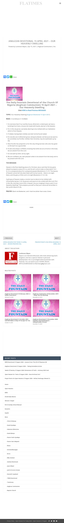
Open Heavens (9, 388)
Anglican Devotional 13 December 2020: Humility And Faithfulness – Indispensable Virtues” (45, 320)
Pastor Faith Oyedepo (13, 437)
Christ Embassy (11, 421)
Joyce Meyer (10, 466)
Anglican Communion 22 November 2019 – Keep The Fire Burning (45, 294)
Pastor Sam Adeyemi (13, 441)
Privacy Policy (10, 521)
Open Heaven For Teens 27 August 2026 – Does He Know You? (22, 374)
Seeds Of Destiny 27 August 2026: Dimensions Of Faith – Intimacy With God (27, 370)
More (6, 417)
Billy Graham (11, 458)
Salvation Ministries (13, 429)
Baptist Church (11, 490)
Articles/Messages (12, 449)
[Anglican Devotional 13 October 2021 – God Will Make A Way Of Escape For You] (18, 308)
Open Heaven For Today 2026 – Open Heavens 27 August (31, 521)
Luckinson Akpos (20, 46)
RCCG (8, 453)
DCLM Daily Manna (10, 396)
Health (7, 413)
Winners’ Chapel (9, 400)
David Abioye (11, 433)
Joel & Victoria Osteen (13, 470)
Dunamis (7, 409)
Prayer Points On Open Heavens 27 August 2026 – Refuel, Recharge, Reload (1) (27, 378)
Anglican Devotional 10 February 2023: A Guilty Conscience (17, 294)
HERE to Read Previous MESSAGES (34, 110)
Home (6, 384)
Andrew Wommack (12, 462)
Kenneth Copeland (12, 474)
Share (15, 77)
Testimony (10, 482)
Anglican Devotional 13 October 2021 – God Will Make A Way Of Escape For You (17, 319)
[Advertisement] (32, 21)
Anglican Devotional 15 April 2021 (38, 115)
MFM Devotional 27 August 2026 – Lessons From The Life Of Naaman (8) (26, 362)
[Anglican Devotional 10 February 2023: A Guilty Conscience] (18, 283)
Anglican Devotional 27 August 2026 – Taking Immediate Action (23, 366)
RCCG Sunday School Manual (13, 405)
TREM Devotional (12, 478)
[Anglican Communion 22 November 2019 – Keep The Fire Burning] (46, 283)
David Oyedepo (11, 425)
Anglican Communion (45, 46)
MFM (6, 392)
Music (8, 445)
